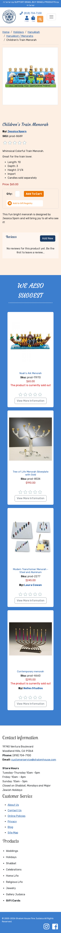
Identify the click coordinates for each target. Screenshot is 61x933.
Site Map (13, 832)
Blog (10, 827)
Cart (33, 20)
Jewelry (11, 888)
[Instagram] (46, 926)
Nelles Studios (33, 688)
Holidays (11, 857)
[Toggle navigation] (51, 17)
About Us (13, 804)
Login (27, 21)
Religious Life (14, 882)
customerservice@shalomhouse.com (33, 759)
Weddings (12, 850)
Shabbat (11, 863)
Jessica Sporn (17, 131)
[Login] (26, 18)
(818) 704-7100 (33, 13)
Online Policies (16, 816)
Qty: (9, 193)
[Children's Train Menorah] (30, 76)
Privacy (12, 821)
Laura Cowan (33, 585)
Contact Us (14, 810)
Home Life (12, 875)
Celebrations (13, 869)
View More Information (30, 400)
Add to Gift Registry (22, 203)
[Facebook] (55, 926)
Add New (47, 238)
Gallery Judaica (15, 894)
